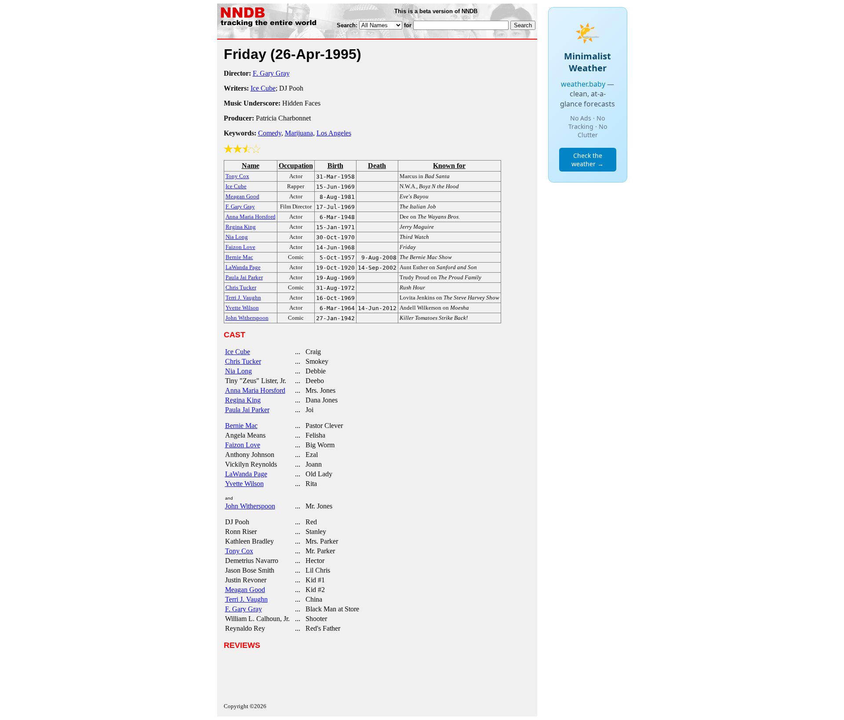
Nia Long (238, 371)
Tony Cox (239, 551)
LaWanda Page (246, 474)
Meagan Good (245, 589)
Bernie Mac (241, 425)
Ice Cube (263, 88)
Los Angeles (333, 133)
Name (250, 165)
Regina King (243, 400)
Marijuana (299, 133)
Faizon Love (242, 445)
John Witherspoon (250, 506)
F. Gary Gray (271, 73)
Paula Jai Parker (247, 409)
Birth (335, 165)
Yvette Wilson (244, 483)
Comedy (269, 133)
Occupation (296, 165)
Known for (449, 165)
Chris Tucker (243, 361)
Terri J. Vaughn (246, 599)
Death (377, 165)
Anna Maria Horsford (255, 390)
